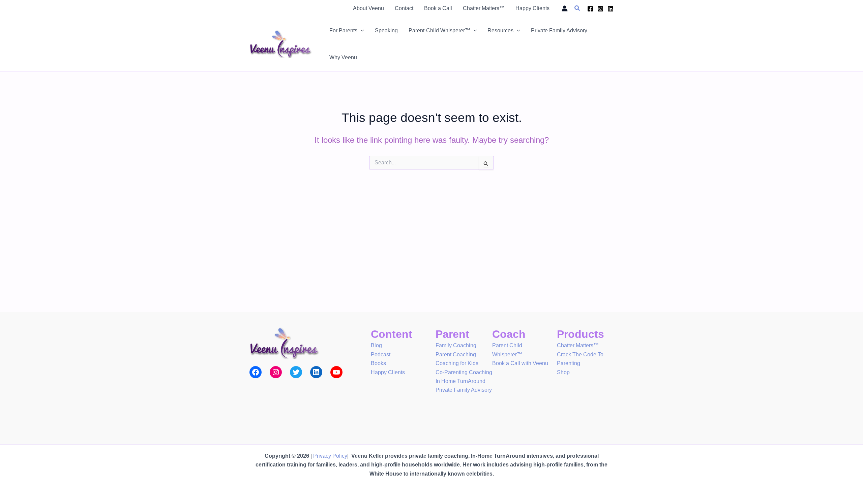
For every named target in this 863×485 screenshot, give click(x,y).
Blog (376, 345)
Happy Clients (388, 372)
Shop (563, 372)
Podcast (380, 354)
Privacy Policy (330, 456)
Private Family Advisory (464, 390)
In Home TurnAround (460, 381)
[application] (360, 30)
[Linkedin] (610, 9)
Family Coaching (456, 345)
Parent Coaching (456, 354)
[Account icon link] (565, 8)
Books (378, 363)
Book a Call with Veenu (520, 363)
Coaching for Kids (457, 363)
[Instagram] (600, 9)
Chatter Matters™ (578, 345)
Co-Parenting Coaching (464, 372)
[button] (577, 8)
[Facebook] (590, 9)
